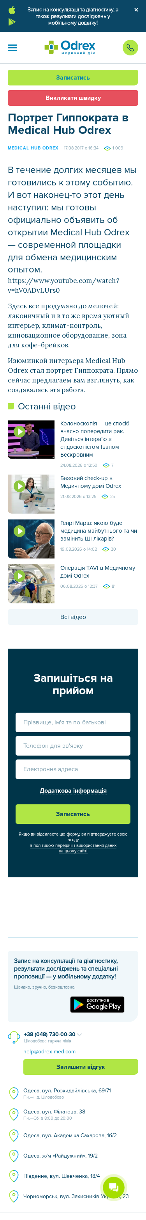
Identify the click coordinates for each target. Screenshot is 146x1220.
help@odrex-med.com (49, 1051)
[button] (12, 47)
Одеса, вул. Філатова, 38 (54, 1114)
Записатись (73, 78)
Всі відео (73, 617)
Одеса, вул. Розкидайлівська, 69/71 (67, 1093)
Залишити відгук (80, 1067)
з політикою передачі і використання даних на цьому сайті (73, 848)
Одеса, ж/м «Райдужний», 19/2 (60, 1155)
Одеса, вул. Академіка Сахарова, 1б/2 (70, 1135)
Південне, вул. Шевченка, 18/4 (61, 1176)
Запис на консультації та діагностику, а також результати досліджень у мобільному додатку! (73, 16)
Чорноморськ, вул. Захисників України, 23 (76, 1196)
